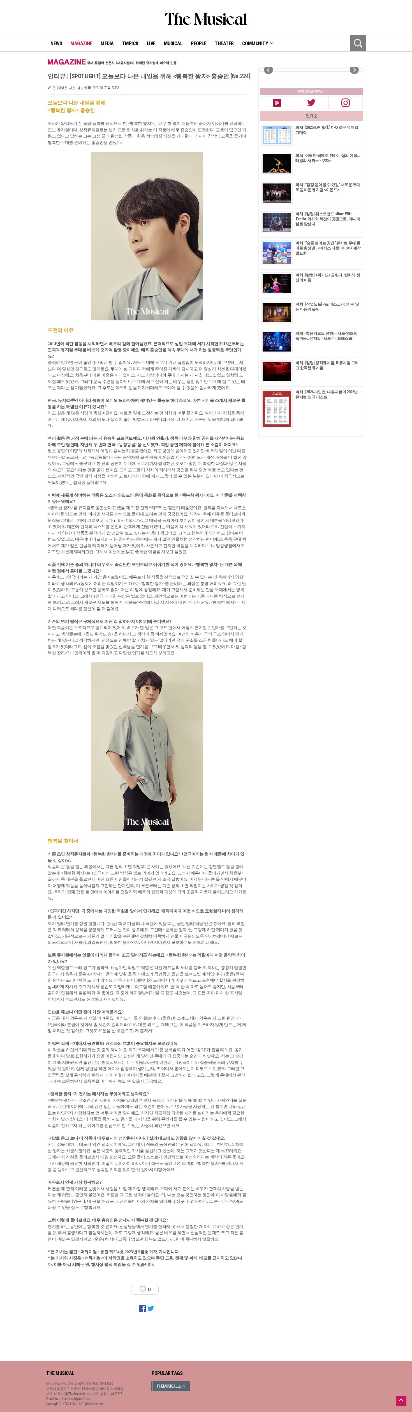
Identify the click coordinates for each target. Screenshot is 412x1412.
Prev (268, 69)
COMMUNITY (255, 43)
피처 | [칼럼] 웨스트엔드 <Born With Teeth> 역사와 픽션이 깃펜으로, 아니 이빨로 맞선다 (327, 219)
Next (354, 69)
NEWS (56, 43)
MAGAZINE (81, 43)
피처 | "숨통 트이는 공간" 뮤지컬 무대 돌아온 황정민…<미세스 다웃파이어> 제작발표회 (328, 248)
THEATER (224, 43)
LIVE (151, 43)
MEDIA (107, 43)
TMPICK (130, 43)
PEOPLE (198, 43)
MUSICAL (173, 43)
